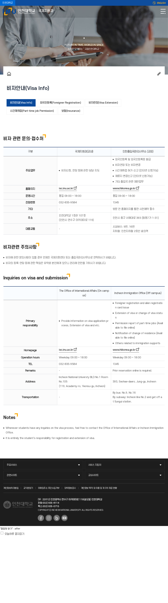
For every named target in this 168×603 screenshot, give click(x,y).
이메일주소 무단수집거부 (48, 488)
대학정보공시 (70, 488)
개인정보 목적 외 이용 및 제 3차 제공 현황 (99, 488)
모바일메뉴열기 (163, 11)
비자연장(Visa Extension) (103, 102)
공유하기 (159, 74)
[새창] (41, 518)
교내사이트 (93, 475)
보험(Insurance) (71, 110)
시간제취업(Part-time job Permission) (32, 110)
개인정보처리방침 (10, 488)
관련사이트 (12, 475)
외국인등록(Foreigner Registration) (60, 102)
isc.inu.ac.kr (66, 188)
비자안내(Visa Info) (21, 102)
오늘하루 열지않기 (14, 534)
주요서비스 (12, 465)
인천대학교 (7, 2)
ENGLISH (161, 2)
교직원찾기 (28, 488)
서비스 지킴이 (94, 465)
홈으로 (9, 74)
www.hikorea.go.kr (124, 188)
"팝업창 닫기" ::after (10, 528)
